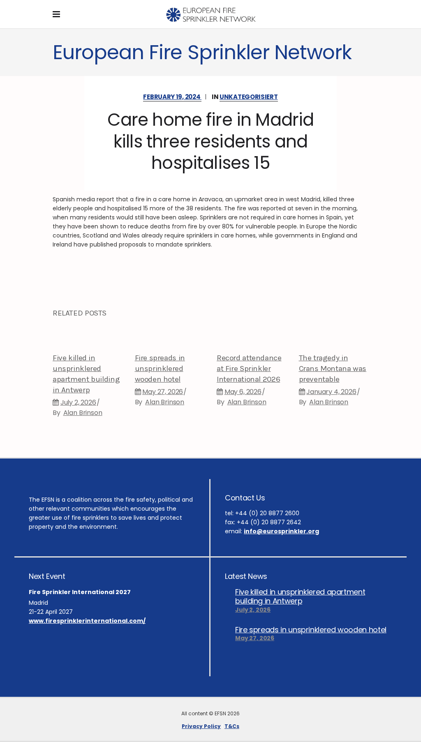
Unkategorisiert (249, 96)
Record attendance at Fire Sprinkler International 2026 (249, 368)
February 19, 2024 (172, 96)
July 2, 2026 (78, 402)
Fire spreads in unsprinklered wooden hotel (160, 368)
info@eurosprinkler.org (281, 531)
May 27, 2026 (162, 391)
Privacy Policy (201, 726)
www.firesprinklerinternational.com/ (87, 621)
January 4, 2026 (331, 391)
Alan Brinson (82, 412)
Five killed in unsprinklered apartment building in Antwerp (300, 596)
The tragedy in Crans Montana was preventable (333, 368)
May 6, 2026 (242, 391)
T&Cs (231, 726)
